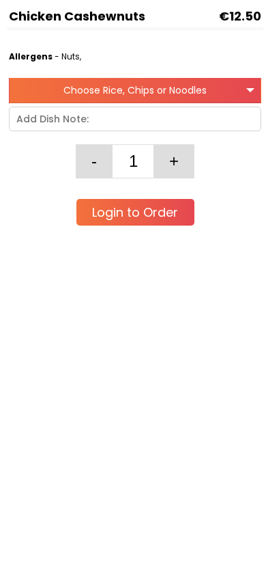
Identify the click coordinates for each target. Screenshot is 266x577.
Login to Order (135, 212)
